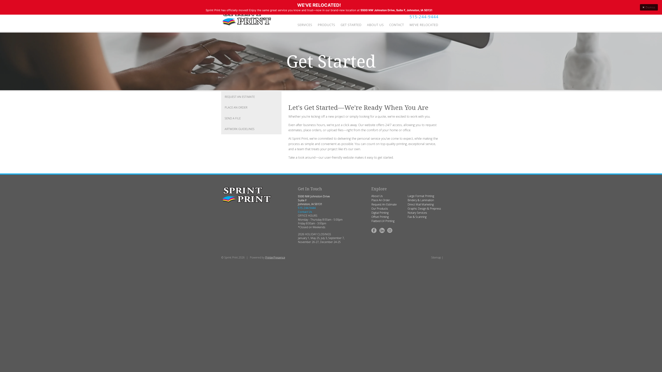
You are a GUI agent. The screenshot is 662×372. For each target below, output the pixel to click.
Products (326, 25)
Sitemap (436, 257)
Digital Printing (380, 213)
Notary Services (417, 213)
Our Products (379, 208)
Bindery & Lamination (421, 200)
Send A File (233, 118)
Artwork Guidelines (239, 129)
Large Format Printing (421, 196)
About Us (375, 25)
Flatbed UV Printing (382, 221)
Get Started (351, 25)
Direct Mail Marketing (421, 204)
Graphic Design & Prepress (424, 208)
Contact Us (305, 212)
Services (305, 25)
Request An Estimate (240, 97)
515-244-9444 (423, 16)
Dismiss (650, 7)
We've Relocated (423, 25)
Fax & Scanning (417, 217)
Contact (396, 25)
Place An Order (236, 107)
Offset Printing (380, 217)
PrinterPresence (275, 257)
